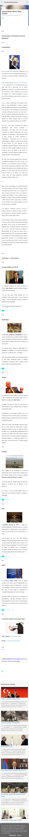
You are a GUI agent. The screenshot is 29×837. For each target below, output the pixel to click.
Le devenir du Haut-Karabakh (13, 640)
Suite (3, 310)
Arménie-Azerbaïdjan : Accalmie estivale (10, 722)
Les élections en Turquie (15, 636)
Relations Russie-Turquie (7, 746)
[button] (2, 18)
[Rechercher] (27, 2)
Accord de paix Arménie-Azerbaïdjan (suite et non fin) (13, 770)
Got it (19, 835)
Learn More (12, 835)
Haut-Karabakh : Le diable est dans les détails (11, 820)
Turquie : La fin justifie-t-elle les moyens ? (10, 698)
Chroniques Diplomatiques (11, 2)
